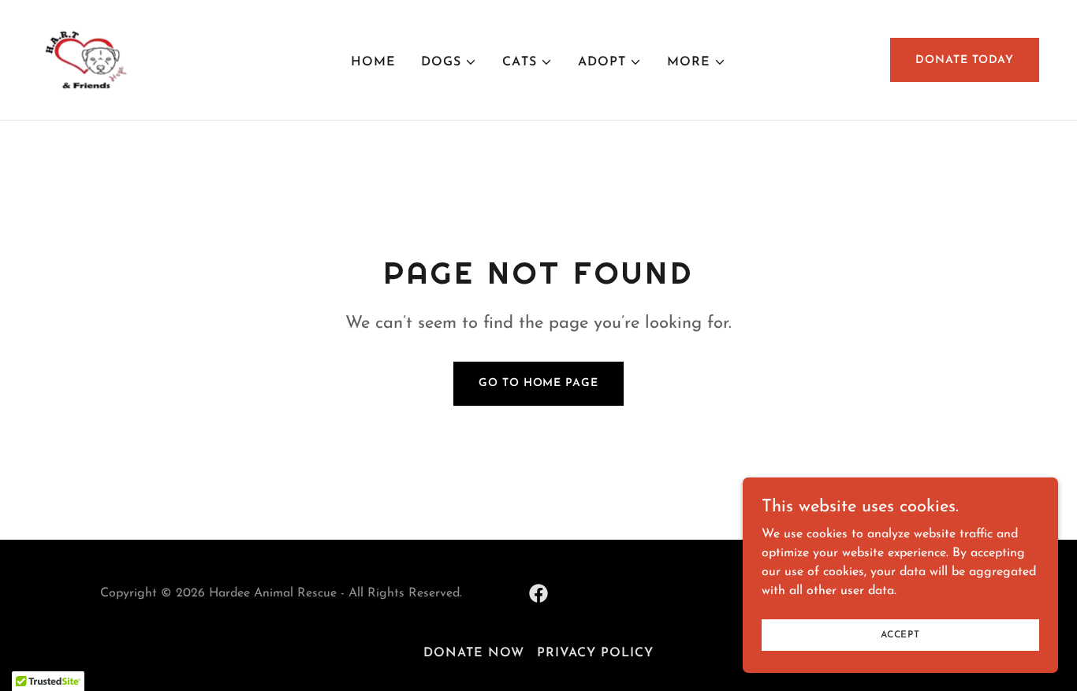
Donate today (964, 60)
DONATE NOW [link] (473, 653)
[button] (449, 62)
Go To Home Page (538, 383)
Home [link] (373, 62)
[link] (84, 59)
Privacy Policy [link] (595, 653)
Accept (900, 634)
